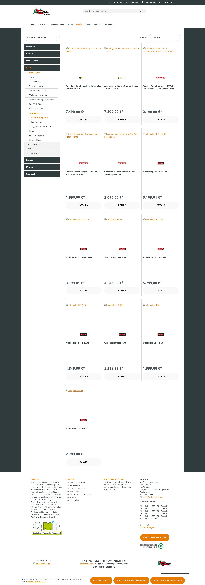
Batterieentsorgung (77, 482)
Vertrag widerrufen (154, 537)
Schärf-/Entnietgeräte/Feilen (41, 99)
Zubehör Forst (34, 153)
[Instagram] (151, 526)
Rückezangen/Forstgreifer (40, 95)
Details (83, 120)
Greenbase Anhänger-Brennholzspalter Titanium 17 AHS (122, 87)
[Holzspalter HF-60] (161, 315)
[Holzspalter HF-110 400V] (84, 230)
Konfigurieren (101, 580)
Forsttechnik (34, 72)
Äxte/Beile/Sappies (37, 104)
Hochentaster (35, 81)
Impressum (74, 491)
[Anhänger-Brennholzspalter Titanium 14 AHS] (84, 59)
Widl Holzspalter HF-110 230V (156, 172)
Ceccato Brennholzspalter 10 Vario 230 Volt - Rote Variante (83, 173)
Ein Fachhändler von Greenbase (124, 2)
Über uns (30, 46)
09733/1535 (148, 494)
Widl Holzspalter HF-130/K (154, 257)
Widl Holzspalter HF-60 (153, 343)
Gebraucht (31, 174)
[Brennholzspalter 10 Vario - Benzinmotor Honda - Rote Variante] (161, 59)
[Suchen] (141, 11)
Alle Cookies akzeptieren (167, 580)
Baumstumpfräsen (37, 90)
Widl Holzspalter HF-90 (76, 428)
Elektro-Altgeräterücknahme (80, 494)
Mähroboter (32, 60)
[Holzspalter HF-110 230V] (161, 144)
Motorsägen (34, 77)
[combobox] (110, 11)
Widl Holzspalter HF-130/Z (77, 343)
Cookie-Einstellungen (77, 488)
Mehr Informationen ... (37, 582)
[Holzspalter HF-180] (122, 315)
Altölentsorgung (75, 485)
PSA (29, 149)
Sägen (31, 131)
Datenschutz (74, 500)
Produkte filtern (36, 37)
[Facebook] (144, 526)
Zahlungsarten (152, 2)
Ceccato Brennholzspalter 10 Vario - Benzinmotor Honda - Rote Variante (159, 87)
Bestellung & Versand (114, 479)
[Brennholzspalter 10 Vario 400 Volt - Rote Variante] (122, 144)
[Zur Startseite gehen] (42, 10)
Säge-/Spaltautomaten (41, 126)
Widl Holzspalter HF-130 (115, 257)
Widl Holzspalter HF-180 (115, 343)
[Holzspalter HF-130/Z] (84, 315)
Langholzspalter (38, 122)
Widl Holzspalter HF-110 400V (79, 257)
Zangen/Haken (35, 140)
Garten (29, 53)
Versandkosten (86, 563)
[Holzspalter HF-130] (122, 230)
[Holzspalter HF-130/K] (161, 230)
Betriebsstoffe (34, 144)
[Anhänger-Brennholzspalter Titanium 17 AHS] (122, 59)
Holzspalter (34, 113)
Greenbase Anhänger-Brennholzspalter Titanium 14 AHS (83, 87)
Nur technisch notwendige (131, 580)
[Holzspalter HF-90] (84, 401)
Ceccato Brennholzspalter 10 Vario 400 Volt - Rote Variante (121, 173)
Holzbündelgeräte (37, 135)
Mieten (29, 167)
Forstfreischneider (37, 86)
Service (29, 160)
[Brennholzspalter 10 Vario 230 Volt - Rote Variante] (84, 144)
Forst (28, 67)
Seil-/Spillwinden (36, 108)
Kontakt (169, 2)
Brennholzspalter (39, 117)
